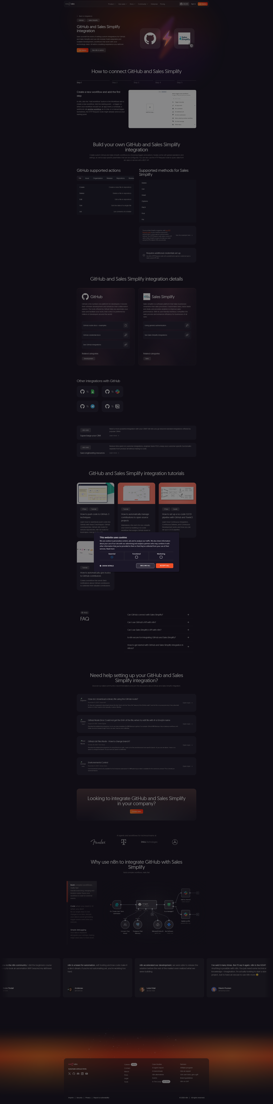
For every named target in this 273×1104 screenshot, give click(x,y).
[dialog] (136, 552)
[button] (107, 566)
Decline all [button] (145, 566)
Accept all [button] (164, 566)
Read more (110, 549)
